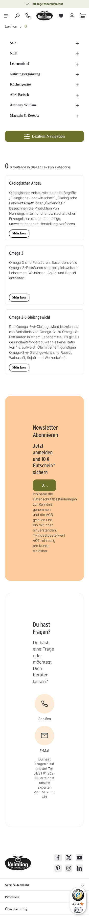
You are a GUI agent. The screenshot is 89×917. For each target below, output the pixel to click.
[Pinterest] (58, 868)
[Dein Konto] (72, 16)
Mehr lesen (19, 233)
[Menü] (6, 16)
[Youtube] (79, 857)
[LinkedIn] (79, 868)
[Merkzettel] (61, 16)
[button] (77, 43)
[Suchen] (17, 16)
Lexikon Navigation (47, 136)
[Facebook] (58, 857)
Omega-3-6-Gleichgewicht (29, 317)
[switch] (78, 910)
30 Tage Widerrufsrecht (47, 4)
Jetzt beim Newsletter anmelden (49, 485)
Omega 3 (16, 253)
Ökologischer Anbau (25, 183)
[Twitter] (68, 857)
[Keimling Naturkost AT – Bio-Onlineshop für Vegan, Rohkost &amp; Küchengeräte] (44, 16)
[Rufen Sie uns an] (28, 16)
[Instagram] (68, 868)
